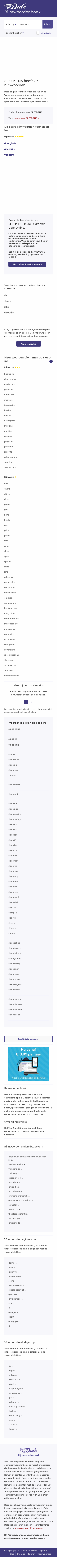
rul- (10, 1307)
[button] (51, 361)
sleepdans (13, 759)
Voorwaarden (44, 1554)
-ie (9, 1366)
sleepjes (12, 829)
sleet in (12, 907)
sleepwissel (14, 989)
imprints (8, 400)
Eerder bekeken (14, 33)
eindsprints (9, 384)
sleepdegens (14, 948)
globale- (12, 1294)
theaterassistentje (17, 1214)
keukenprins (10, 608)
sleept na (13, 871)
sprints (7, 561)
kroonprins (9, 420)
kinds (7, 520)
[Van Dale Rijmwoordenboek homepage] (16, 7)
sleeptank (13, 881)
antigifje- (13, 1321)
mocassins (9, 629)
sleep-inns (14, 728)
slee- (7, 306)
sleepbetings (14, 819)
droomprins (10, 379)
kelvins (7, 415)
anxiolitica (13, 1187)
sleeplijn (12, 845)
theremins (9, 660)
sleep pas (13, 809)
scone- (11, 1281)
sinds (6, 546)
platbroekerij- (15, 1285)
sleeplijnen (13, 969)
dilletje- (12, 1312)
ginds (7, 504)
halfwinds (9, 394)
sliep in (11, 923)
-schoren (12, 1402)
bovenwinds (10, 592)
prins (6, 530)
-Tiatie (11, 1424)
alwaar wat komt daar (19, 1200)
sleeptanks (13, 794)
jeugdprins (9, 405)
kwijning (12, 1173)
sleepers (12, 824)
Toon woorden (29, 344)
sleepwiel (13, 902)
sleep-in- (9, 312)
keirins (7, 410)
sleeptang (13, 876)
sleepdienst (14, 784)
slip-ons (12, 928)
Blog (12, 1554)
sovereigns (9, 649)
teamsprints (10, 467)
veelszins (9, 154)
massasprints (11, 623)
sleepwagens (15, 984)
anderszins (9, 582)
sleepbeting (14, 943)
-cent (11, 1420)
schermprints (10, 457)
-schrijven (13, 1379)
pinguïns (8, 441)
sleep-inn (13, 744)
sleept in (12, 866)
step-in (11, 933)
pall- (10, 1267)
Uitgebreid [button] (46, 33)
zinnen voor (25, 118)
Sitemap (21, 1554)
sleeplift (12, 840)
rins (6, 540)
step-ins (12, 775)
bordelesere (14, 1191)
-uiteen (12, 1375)
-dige (11, 1370)
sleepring (13, 770)
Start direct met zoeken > (27, 264)
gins (6, 509)
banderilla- (14, 1276)
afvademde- (14, 1299)
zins (6, 571)
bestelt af (13, 1209)
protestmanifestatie (18, 1196)
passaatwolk (14, 1178)
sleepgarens (14, 958)
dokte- (11, 1263)
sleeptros (13, 892)
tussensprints (10, 665)
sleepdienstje (15, 1009)
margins (8, 425)
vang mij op (14, 1169)
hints (6, 514)
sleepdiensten (15, 1004)
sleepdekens (14, 953)
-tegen (11, 1429)
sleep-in (12, 738)
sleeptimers (14, 979)
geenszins (9, 149)
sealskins (8, 462)
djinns (7, 494)
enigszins (8, 598)
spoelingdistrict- (16, 1290)
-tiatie (11, 1411)
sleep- (7, 301)
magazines (9, 613)
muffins (8, 431)
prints (7, 535)
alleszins (8, 577)
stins (6, 566)
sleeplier (12, 834)
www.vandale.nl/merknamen (29, 1528)
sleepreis (12, 855)
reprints (8, 451)
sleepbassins (14, 814)
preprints (8, 446)
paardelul (13, 1182)
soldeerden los (15, 1164)
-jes (10, 1397)
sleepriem (13, 860)
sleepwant (13, 897)
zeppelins (9, 670)
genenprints (10, 603)
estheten (12, 1205)
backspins (9, 374)
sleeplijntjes (14, 1014)
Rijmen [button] (47, 24)
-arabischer (14, 1393)
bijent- (11, 1316)
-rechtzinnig (14, 1415)
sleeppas (12, 850)
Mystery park (15, 1218)
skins (6, 551)
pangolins (9, 634)
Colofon (31, 1554)
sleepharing (14, 963)
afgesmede (14, 1223)
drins (6, 499)
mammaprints (11, 618)
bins (6, 483)
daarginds (10, 143)
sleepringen (14, 974)
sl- (5, 295)
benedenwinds (11, 675)
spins (6, 556)
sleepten (12, 886)
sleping (12, 917)
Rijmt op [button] (10, 24)
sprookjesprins (11, 655)
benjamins (9, 587)
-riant (11, 1384)
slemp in (12, 912)
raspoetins (9, 639)
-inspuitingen (15, 1388)
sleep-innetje (14, 999)
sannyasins (9, 644)
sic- (10, 1303)
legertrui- (13, 1272)
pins (6, 525)
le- (9, 1325)
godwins (8, 389)
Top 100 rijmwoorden (28, 1039)
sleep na (12, 803)
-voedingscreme (16, 1406)
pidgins (8, 436)
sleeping (12, 765)
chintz (7, 488)
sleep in (12, 754)
